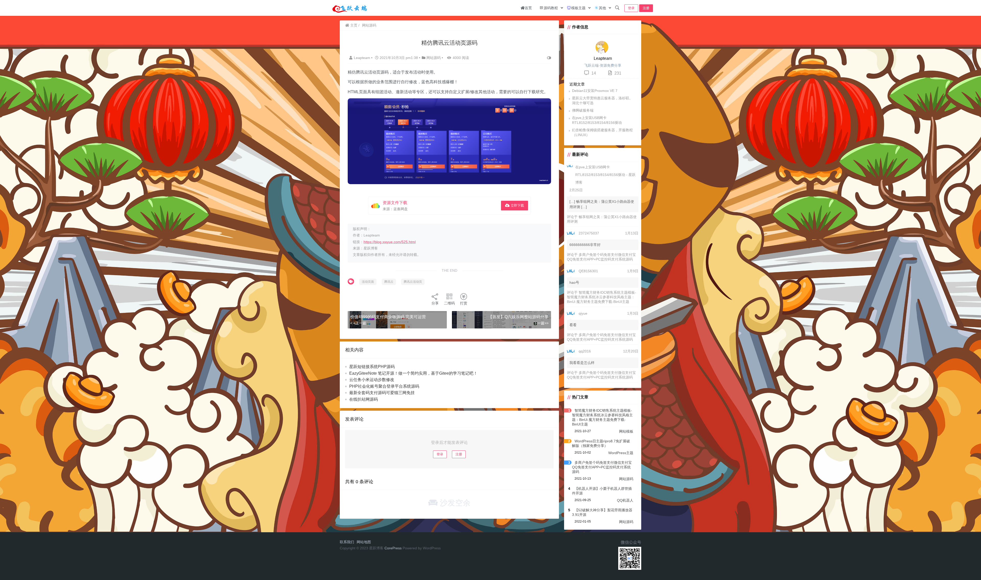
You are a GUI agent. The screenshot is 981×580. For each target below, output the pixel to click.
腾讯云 (388, 281)
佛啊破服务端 (582, 110)
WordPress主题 (620, 453)
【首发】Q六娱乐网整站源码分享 (518, 317)
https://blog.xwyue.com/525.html (390, 242)
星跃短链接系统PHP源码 (372, 366)
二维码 (449, 303)
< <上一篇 (358, 323)
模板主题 (578, 8)
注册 (646, 8)
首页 (528, 8)
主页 (353, 25)
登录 (631, 8)
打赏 (463, 303)
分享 (435, 303)
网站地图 (364, 542)
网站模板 (626, 431)
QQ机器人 (625, 500)
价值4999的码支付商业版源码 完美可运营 (388, 317)
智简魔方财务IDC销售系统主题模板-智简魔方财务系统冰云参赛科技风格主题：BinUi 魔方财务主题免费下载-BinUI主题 (601, 297)
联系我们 (347, 542)
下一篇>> (541, 323)
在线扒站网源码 (363, 399)
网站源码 (369, 25)
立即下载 (517, 205)
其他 (602, 8)
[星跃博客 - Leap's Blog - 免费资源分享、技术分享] (349, 7)
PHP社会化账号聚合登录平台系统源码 (384, 386)
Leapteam (362, 58)
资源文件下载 (395, 202)
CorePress (393, 548)
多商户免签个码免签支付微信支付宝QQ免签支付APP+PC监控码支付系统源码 (602, 467)
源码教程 (551, 8)
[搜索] (617, 8)
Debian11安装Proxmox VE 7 (594, 91)
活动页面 (368, 281)
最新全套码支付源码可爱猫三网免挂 (382, 392)
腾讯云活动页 (413, 281)
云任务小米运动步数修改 (371, 379)
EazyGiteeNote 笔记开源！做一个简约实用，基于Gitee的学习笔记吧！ (413, 373)
